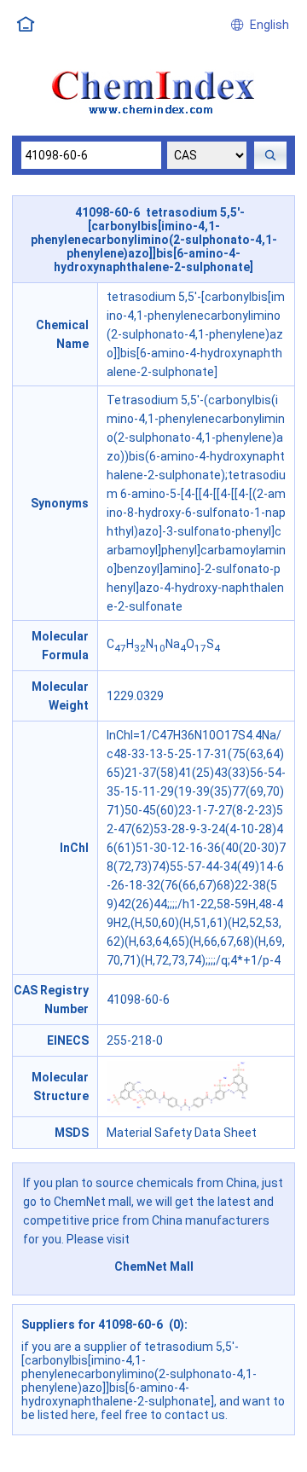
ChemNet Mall (154, 1266)
